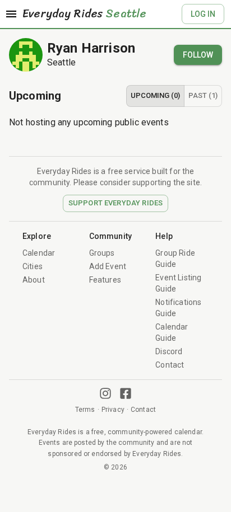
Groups (102, 252)
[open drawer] (11, 14)
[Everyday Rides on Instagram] (105, 393)
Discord (168, 351)
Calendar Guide (171, 332)
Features (105, 279)
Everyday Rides (84, 14)
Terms (85, 410)
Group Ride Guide (175, 258)
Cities (32, 266)
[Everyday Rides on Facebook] (126, 393)
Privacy (112, 410)
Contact (169, 364)
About (33, 279)
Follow (198, 54)
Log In (203, 14)
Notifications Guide (178, 308)
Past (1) (203, 95)
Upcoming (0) (155, 95)
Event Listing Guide (178, 283)
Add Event (107, 266)
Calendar (38, 252)
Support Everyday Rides (115, 203)
